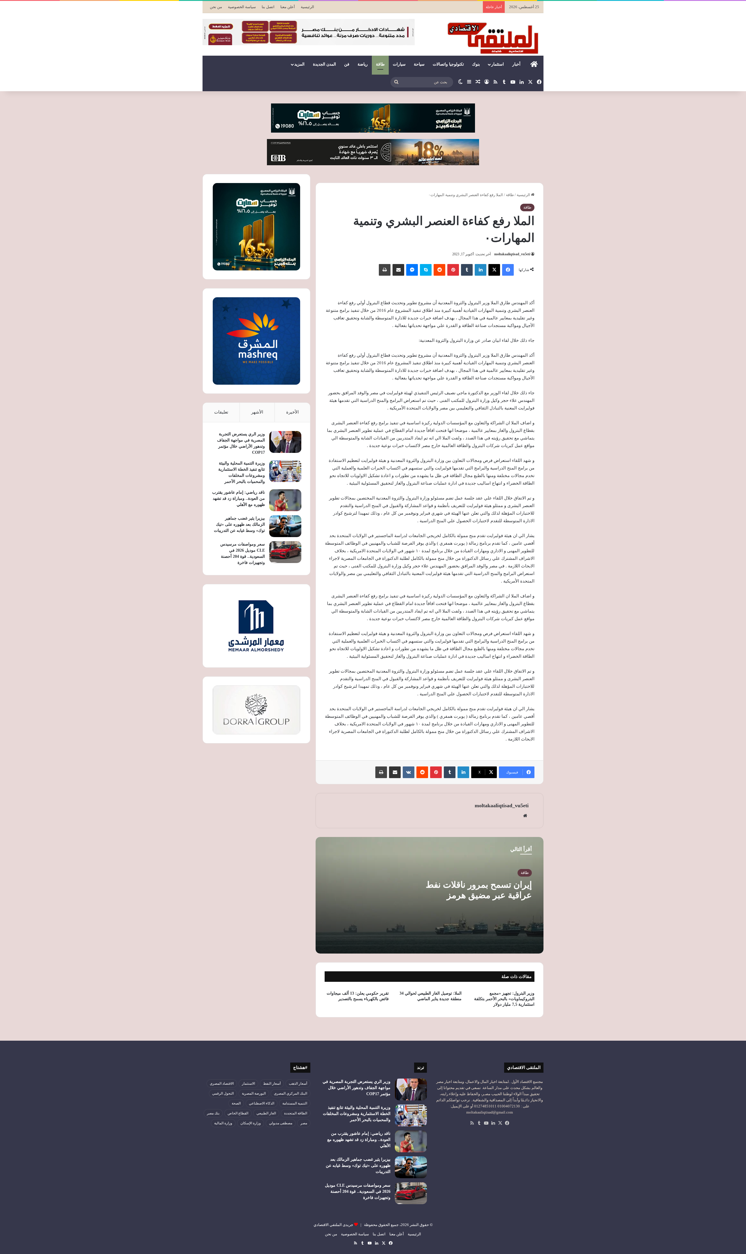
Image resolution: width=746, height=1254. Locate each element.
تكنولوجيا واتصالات (448, 64)
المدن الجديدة (324, 64)
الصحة (236, 1103)
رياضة (363, 64)
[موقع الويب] (525, 815)
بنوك (476, 64)
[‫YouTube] (486, 1123)
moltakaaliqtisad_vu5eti (512, 254)
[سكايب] (426, 270)
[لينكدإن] (480, 270)
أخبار (516, 64)
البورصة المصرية (254, 1093)
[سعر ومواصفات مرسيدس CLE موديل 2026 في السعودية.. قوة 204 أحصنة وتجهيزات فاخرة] (285, 552)
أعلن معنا (287, 7)
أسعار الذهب (298, 1083)
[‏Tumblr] (467, 270)
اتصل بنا (268, 7)
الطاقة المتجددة (295, 1113)
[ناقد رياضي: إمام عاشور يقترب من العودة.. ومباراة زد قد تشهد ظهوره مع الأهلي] (285, 500)
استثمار (497, 64)
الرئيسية (307, 7)
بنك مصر (213, 1113)
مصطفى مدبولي (280, 1123)
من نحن (216, 7)
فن (346, 64)
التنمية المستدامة (294, 1103)
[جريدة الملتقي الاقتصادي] (494, 37)
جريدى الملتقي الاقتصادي (333, 1225)
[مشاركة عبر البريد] (398, 270)
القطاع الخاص (238, 1113)
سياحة (419, 64)
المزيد (299, 64)
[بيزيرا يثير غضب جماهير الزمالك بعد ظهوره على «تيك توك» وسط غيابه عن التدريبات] (285, 526)
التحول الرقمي (223, 1093)
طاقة (380, 64)
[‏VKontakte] (408, 772)
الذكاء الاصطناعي (261, 1103)
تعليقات (221, 412)
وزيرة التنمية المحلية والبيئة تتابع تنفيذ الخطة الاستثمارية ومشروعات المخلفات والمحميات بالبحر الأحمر (356, 1113)
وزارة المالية (223, 1123)
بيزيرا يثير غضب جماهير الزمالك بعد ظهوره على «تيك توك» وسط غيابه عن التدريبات (239, 524)
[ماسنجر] (412, 270)
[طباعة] (384, 270)
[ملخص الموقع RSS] (472, 1123)
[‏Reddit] (439, 270)
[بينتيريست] (453, 270)
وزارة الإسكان (250, 1123)
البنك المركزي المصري (290, 1093)
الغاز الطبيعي (266, 1113)
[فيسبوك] (508, 270)
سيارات (399, 64)
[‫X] (494, 270)
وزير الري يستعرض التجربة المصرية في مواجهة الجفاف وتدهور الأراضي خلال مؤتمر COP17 (356, 1087)
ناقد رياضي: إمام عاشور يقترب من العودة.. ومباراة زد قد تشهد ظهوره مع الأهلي (238, 498)
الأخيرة (292, 412)
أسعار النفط (272, 1083)
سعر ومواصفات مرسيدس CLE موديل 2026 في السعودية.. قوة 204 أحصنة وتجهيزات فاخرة (357, 1191)
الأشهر (257, 412)
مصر (303, 1123)
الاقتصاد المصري (222, 1083)
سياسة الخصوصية (242, 7)
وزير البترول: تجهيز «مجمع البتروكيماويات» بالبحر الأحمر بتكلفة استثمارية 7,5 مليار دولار (504, 999)
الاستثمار (248, 1083)
